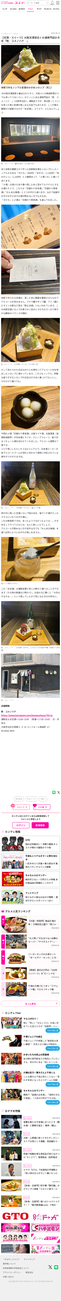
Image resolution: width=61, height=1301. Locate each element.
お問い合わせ (8, 1276)
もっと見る (30, 1003)
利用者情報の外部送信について (16, 1268)
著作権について (9, 1263)
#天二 (43, 798)
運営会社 (29, 1272)
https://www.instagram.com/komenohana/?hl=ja (26, 715)
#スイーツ (31, 798)
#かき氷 (19, 798)
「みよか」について (11, 1259)
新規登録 (40, 825)
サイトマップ (29, 1259)
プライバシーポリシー (12, 1272)
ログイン (20, 825)
